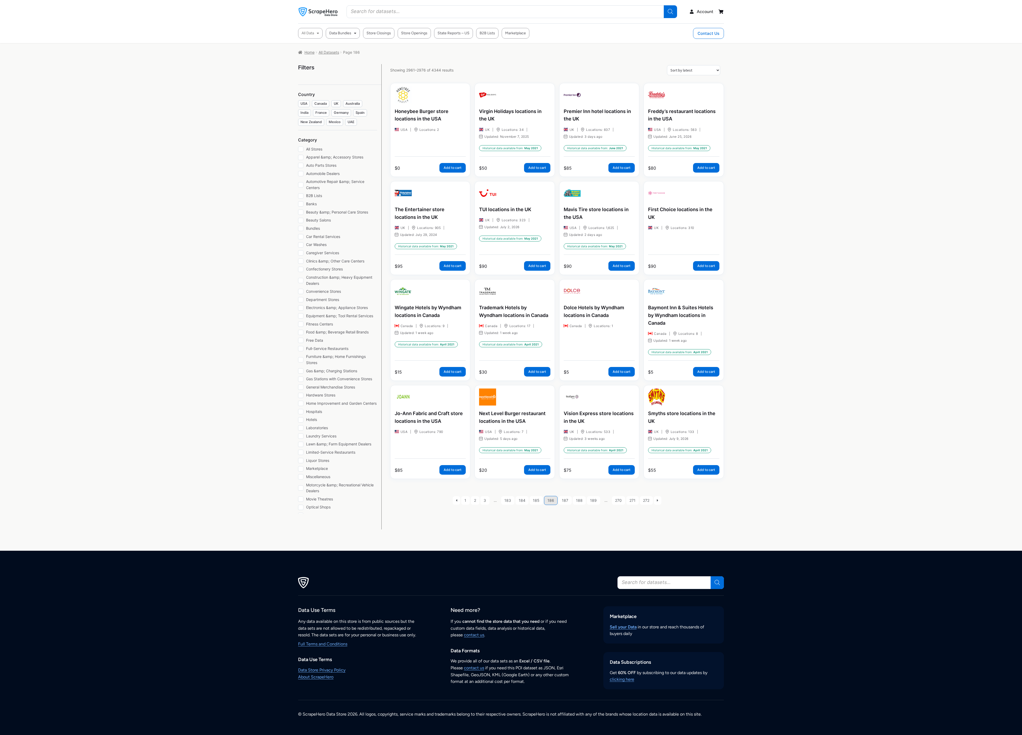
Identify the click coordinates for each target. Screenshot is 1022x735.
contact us (474, 634)
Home (309, 52)
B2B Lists (487, 33)
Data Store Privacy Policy (321, 670)
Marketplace (515, 33)
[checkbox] (304, 103)
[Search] (670, 11)
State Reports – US (453, 33)
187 (565, 500)
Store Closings (378, 33)
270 (618, 500)
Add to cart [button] (452, 168)
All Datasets (329, 52)
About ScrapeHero (315, 676)
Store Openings (414, 33)
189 (593, 500)
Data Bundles (340, 33)
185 (536, 500)
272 (646, 500)
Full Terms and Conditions (322, 643)
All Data (308, 33)
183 (507, 500)
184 (522, 500)
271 (632, 500)
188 (579, 500)
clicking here (622, 679)
